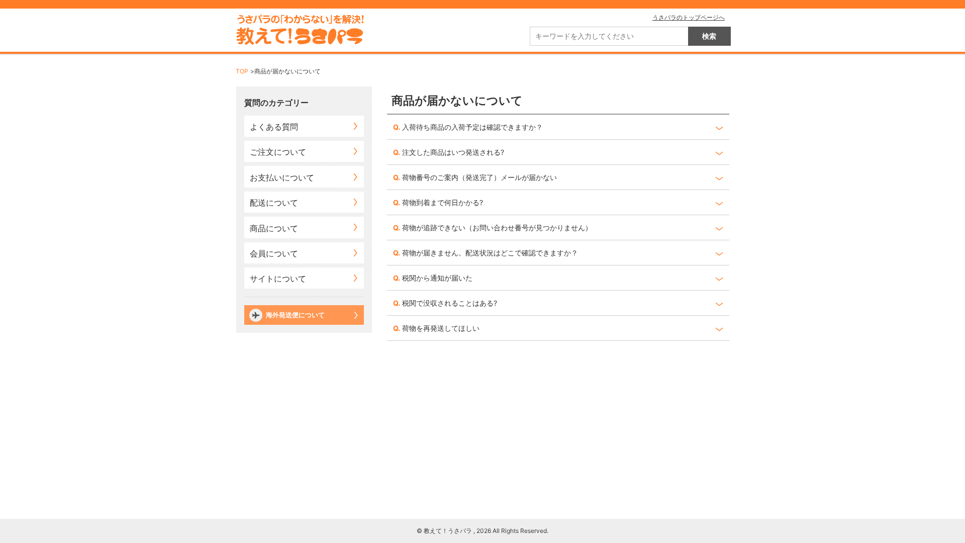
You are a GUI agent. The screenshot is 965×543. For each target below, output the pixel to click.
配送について (274, 203)
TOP (242, 71)
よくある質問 (274, 127)
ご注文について (278, 152)
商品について (274, 228)
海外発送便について (295, 315)
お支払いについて (282, 177)
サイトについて (278, 279)
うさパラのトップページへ (688, 17)
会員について (274, 253)
